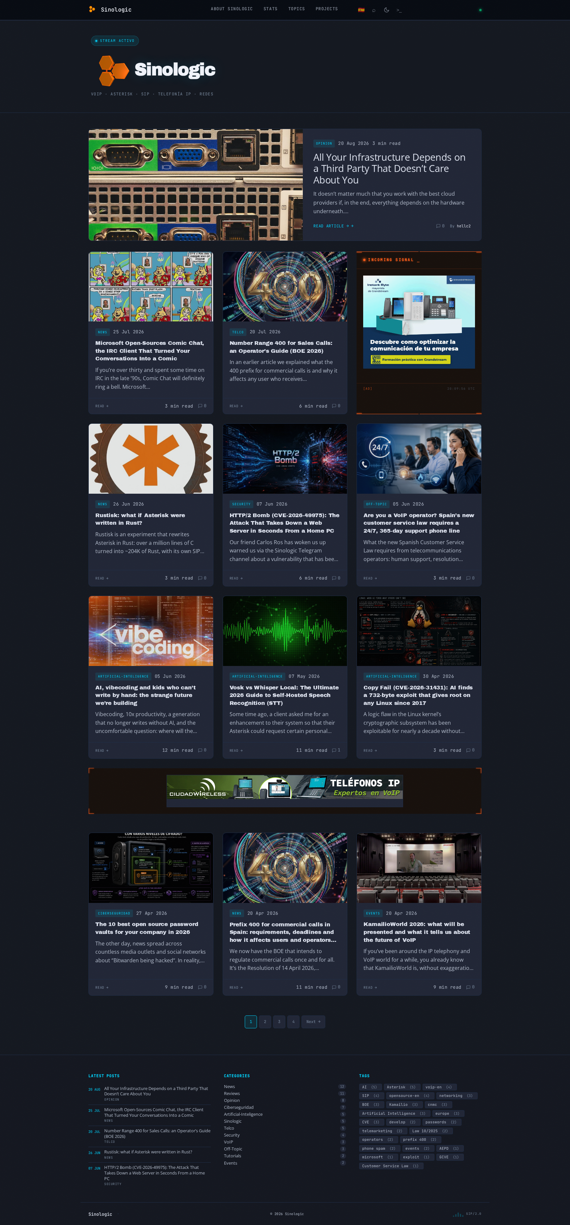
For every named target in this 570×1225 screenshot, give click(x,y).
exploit (416, 1157)
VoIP (284, 1142)
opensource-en (409, 1095)
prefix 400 (419, 1139)
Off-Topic (376, 504)
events (417, 1148)
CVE (370, 1122)
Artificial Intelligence (394, 1113)
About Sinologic (232, 9)
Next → (313, 1021)
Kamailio (403, 1104)
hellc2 (464, 225)
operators (377, 1139)
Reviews (284, 1093)
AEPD (449, 1148)
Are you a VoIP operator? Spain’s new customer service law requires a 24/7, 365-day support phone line (419, 523)
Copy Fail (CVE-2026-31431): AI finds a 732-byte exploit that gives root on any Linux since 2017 (418, 695)
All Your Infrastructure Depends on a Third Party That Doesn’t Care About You (389, 168)
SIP (370, 1095)
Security (241, 504)
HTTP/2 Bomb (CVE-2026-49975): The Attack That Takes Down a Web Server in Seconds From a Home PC (284, 523)
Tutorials (284, 1156)
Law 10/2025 (430, 1131)
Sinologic (284, 1121)
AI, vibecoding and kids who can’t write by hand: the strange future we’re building (145, 695)
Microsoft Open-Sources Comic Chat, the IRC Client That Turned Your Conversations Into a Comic (149, 351)
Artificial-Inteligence (123, 676)
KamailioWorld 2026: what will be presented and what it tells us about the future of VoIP (417, 932)
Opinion (324, 143)
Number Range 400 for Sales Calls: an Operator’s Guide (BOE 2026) (281, 347)
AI (369, 1087)
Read (99, 406)
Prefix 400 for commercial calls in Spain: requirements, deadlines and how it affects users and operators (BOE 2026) (282, 932)
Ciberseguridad (114, 913)
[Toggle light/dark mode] (386, 10)
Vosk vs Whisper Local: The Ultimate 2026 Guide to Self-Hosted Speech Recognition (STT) (284, 695)
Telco (238, 332)
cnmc (437, 1104)
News (102, 332)
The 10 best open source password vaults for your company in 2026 (146, 928)
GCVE (449, 1157)
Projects (327, 9)
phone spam (379, 1148)
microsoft (377, 1157)
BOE (370, 1104)
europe (447, 1113)
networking (456, 1095)
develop (402, 1122)
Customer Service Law (390, 1166)
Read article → (331, 226)
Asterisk (401, 1087)
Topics (296, 9)
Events (373, 913)
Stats (271, 9)
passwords (441, 1122)
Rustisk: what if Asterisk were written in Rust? (140, 519)
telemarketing (382, 1131)
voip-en (439, 1087)
